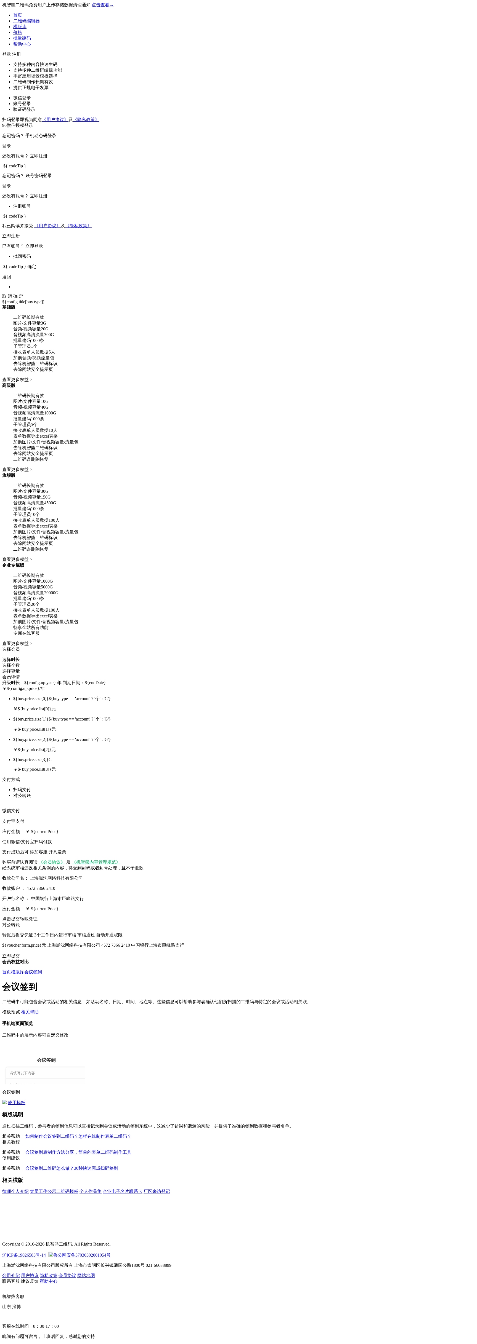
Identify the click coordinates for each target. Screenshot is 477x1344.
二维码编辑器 (26, 20)
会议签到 (33, 972)
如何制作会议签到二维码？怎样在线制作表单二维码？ (78, 1136)
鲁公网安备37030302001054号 (82, 1255)
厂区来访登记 (157, 1191)
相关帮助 (30, 1012)
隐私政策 (48, 1275)
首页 (17, 15)
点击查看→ (103, 4)
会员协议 (67, 1275)
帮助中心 (22, 44)
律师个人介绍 (15, 1191)
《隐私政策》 (86, 119)
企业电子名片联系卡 (122, 1191)
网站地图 (86, 1275)
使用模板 (16, 1102)
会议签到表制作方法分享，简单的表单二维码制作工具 (78, 1152)
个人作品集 (91, 1191)
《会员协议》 (52, 862)
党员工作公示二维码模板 (54, 1191)
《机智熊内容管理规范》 (96, 862)
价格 (17, 32)
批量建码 (22, 38)
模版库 (19, 26)
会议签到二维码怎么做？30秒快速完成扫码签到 (71, 1168)
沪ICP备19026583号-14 (24, 1255)
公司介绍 (11, 1275)
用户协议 (30, 1275)
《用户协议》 (55, 119)
